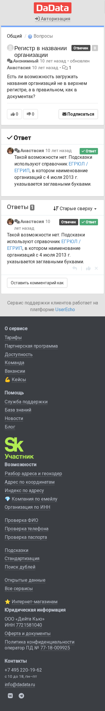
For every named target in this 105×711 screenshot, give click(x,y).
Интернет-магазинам (34, 601)
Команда (14, 362)
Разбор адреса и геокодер (33, 473)
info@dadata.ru (20, 684)
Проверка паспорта (26, 537)
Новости (14, 418)
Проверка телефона (26, 528)
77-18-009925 (55, 648)
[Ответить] (74, 268)
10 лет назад (58, 150)
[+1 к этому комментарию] (88, 268)
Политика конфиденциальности (39, 642)
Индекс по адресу (24, 490)
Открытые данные (25, 580)
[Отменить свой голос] (96, 268)
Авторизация (55, 19)
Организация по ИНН (27, 507)
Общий (14, 36)
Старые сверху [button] (76, 208)
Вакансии (15, 371)
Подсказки (16, 550)
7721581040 (29, 625)
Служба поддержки (26, 402)
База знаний (18, 410)
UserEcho (65, 309)
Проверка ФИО (21, 520)
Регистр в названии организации (40, 51)
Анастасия (19, 67)
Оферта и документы (28, 633)
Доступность (19, 354)
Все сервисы (19, 588)
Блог (10, 427)
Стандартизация (22, 558)
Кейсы (19, 379)
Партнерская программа (31, 346)
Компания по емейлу (34, 499)
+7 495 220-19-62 (23, 670)
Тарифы (13, 337)
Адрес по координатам (30, 482)
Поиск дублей (20, 567)
